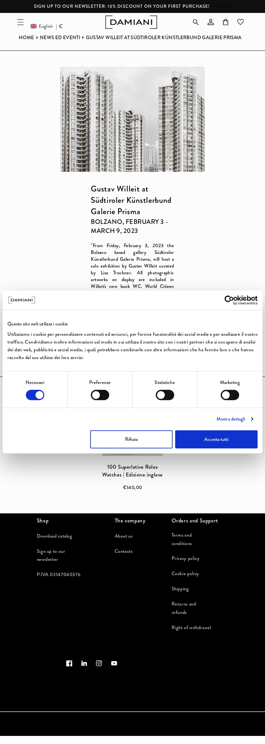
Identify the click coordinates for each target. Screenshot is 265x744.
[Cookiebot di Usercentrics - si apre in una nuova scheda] (229, 300)
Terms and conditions (182, 539)
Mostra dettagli (231, 418)
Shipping (180, 588)
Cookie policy (185, 573)
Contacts (124, 551)
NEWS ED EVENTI (60, 37)
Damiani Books (67, 740)
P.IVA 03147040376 (59, 574)
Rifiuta (131, 439)
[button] (20, 22)
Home (26, 37)
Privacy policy (186, 558)
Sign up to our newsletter (51, 555)
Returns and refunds (184, 608)
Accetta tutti (216, 439)
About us (124, 536)
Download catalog (54, 536)
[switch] (100, 395)
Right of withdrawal (191, 627)
